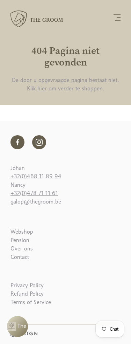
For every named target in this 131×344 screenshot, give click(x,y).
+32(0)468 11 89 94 (35, 176)
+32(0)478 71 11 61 (34, 193)
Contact (19, 257)
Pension (19, 240)
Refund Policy (27, 293)
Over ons (21, 248)
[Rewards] (17, 326)
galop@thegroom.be (35, 201)
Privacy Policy (27, 285)
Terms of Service (30, 302)
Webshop (21, 231)
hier (42, 88)
